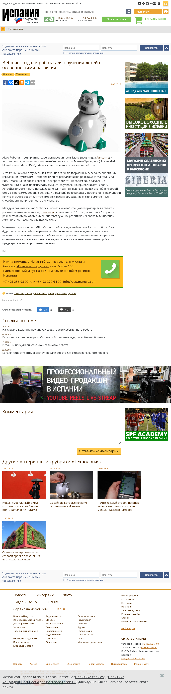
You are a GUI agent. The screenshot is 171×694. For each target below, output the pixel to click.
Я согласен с (85, 53)
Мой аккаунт (128, 628)
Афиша (33, 663)
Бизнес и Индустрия (24, 616)
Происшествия (21, 642)
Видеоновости (53, 616)
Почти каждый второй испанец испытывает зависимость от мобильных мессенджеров (118, 506)
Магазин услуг (141, 663)
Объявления (73, 663)
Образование (85, 634)
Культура (51, 638)
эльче (28, 293)
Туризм (82, 627)
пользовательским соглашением (90, 53)
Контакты (42, 3)
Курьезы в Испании (23, 645)
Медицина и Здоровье (25, 638)
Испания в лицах (54, 623)
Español (165, 2)
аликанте (19, 293)
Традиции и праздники (25, 630)
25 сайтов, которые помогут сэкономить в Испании (68, 504)
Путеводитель (119, 663)
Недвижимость (96, 663)
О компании (28, 3)
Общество (51, 642)
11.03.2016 (7, 518)
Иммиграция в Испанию (134, 621)
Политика (83, 623)
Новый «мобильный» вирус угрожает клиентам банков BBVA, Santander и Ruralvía (20, 506)
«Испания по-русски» (33, 266)
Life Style (50, 619)
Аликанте (103, 157)
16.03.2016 (55, 468)
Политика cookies (89, 677)
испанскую (48, 212)
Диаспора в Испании (24, 623)
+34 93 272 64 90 (87, 17)
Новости (17, 663)
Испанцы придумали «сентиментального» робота (35, 345)
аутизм (72, 293)
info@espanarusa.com (79, 281)
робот (51, 293)
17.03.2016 (7, 468)
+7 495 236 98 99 (16, 281)
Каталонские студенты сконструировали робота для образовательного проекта (55, 353)
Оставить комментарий (99, 451)
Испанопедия (52, 663)
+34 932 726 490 (151, 643)
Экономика (19, 627)
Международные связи (90, 642)
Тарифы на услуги (130, 610)
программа (61, 293)
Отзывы (125, 617)
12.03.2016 (103, 468)
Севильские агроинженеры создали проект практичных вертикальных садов (21, 556)
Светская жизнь (86, 616)
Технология (15, 29)
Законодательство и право (28, 619)
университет (40, 293)
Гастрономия (85, 630)
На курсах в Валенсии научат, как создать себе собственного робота (47, 329)
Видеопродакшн (11, 3)
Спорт (81, 638)
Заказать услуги (155, 18)
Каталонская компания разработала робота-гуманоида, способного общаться (53, 337)
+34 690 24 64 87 (63, 17)
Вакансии (55, 3)
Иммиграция (84, 619)
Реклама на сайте (71, 3)
